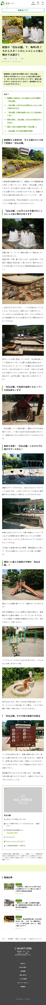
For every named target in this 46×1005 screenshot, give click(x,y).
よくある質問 (23, 979)
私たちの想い (23, 967)
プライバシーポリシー (23, 982)
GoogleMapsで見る (12, 833)
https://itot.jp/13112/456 (14, 841)
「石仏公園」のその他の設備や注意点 (20, 131)
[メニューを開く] (33, 3)
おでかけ (5, 42)
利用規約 (23, 986)
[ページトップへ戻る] (42, 1000)
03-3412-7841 (10, 837)
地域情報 (10, 939)
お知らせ (23, 963)
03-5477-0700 (24, 948)
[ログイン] (38, 3)
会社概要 (23, 971)
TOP (3, 939)
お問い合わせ (23, 975)
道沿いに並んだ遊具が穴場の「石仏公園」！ (22, 127)
